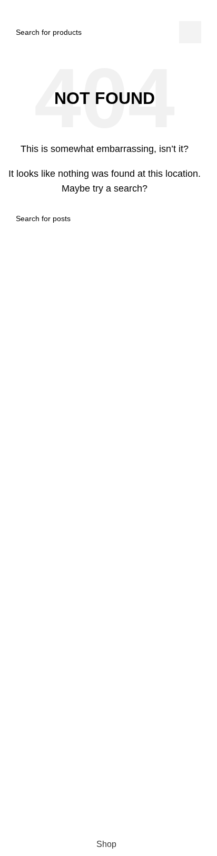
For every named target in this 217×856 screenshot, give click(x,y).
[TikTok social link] (112, 785)
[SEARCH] (190, 32)
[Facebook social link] (74, 785)
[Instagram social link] (93, 785)
